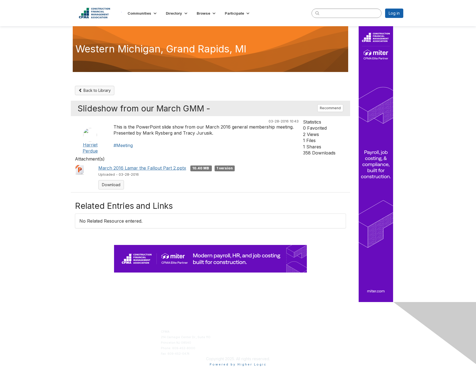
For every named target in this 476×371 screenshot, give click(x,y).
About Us (326, 331)
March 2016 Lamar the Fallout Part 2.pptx (142, 168)
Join (243, 331)
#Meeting (123, 145)
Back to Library (96, 90)
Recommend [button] (330, 108)
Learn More (248, 343)
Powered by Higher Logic (238, 364)
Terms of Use (329, 337)
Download (111, 184)
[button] (142, 13)
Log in (394, 13)
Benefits (246, 337)
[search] (317, 13)
